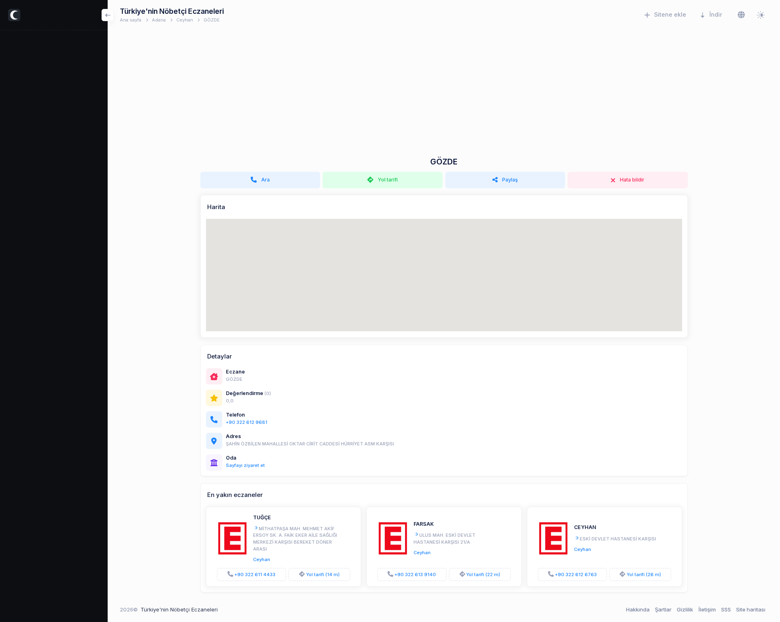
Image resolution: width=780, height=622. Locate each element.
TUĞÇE (262, 517)
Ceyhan (184, 20)
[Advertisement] (444, 96)
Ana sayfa (130, 20)
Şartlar (663, 609)
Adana (159, 20)
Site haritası (750, 609)
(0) (267, 393)
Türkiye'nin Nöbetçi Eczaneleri (179, 609)
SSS (726, 609)
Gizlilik (685, 609)
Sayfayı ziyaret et (245, 465)
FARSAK (424, 524)
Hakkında (638, 609)
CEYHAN (585, 527)
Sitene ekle (670, 14)
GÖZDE (212, 20)
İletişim (707, 609)
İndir (715, 14)
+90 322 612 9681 (246, 422)
